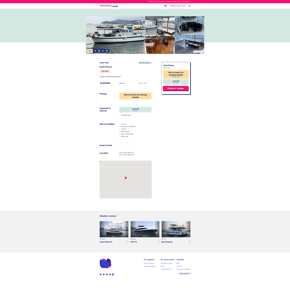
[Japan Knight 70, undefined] (127, 242)
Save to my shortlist (144, 62)
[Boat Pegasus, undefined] (189, 242)
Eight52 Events (186, 1)
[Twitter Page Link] (104, 274)
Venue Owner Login (171, 1)
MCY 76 (134, 242)
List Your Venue (153, 1)
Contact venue (175, 88)
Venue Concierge (149, 263)
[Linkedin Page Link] (110, 274)
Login (162, 266)
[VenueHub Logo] (109, 6)
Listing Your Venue (167, 263)
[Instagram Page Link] (113, 274)
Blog (178, 263)
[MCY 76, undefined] (158, 242)
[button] (101, 229)
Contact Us (161, 1)
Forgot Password (166, 269)
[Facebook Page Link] (101, 274)
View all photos (198, 51)
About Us (179, 266)
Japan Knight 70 (106, 242)
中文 (179, 1)
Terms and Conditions (183, 269)
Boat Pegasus (167, 242)
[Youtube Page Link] (107, 274)
